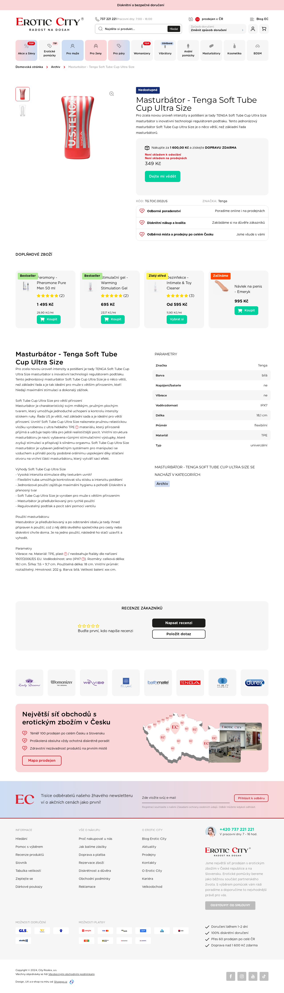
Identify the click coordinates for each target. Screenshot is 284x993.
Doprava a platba (92, 855)
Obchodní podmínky (94, 878)
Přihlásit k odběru (251, 798)
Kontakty (149, 862)
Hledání (21, 839)
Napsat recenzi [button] (178, 623)
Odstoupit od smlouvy (230, 905)
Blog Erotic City (154, 839)
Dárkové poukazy (29, 886)
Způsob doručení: (209, 28)
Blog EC (262, 19)
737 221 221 (126, 19)
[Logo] (52, 24)
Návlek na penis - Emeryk (248, 289)
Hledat (174, 29)
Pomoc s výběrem (29, 847)
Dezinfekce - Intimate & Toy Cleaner (179, 283)
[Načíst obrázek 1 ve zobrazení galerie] (23, 94)
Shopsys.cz (60, 982)
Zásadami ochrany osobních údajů (197, 807)
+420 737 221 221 (237, 830)
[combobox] (138, 29)
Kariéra (147, 878)
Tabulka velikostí (28, 870)
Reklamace (87, 886)
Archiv (55, 67)
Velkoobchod (152, 886)
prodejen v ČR (209, 19)
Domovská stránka (29, 67)
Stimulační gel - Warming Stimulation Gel (114, 283)
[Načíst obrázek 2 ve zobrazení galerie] (23, 110)
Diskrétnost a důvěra (95, 870)
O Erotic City (152, 870)
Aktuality (149, 847)
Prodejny (149, 855)
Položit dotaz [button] (178, 634)
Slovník (21, 862)
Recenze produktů (30, 855)
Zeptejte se (24, 878)
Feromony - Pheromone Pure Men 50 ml (51, 283)
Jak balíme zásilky (92, 847)
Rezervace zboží (91, 862)
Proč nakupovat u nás (95, 839)
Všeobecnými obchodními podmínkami (71, 974)
